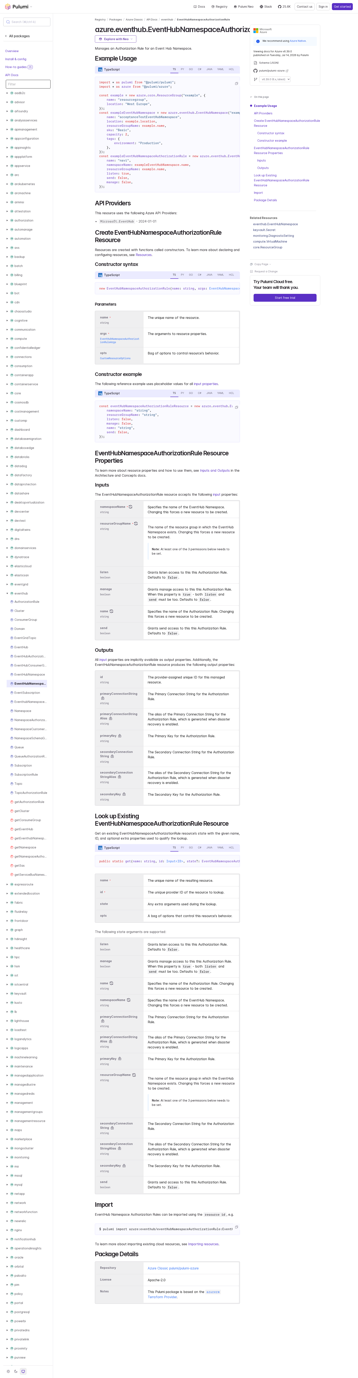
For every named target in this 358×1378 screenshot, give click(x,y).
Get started (342, 6)
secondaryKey (110, 794)
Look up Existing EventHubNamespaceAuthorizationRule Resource (281, 180)
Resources (144, 255)
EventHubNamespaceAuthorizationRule (203, 19)
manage (106, 589)
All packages (19, 36)
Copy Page (261, 264)
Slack (268, 6)
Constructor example (272, 140)
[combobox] (26, 22)
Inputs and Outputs (215, 470)
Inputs (261, 160)
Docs (201, 6)
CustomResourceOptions (115, 358)
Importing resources (203, 1244)
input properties (206, 384)
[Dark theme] (15, 1371)
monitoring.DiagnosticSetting (273, 235)
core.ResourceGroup (267, 247)
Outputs (263, 168)
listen (104, 572)
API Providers (263, 113)
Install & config (15, 59)
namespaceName (112, 506)
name (104, 611)
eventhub (167, 19)
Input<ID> (174, 861)
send (103, 628)
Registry (221, 6)
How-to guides (18, 67)
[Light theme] (8, 1371)
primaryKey (108, 735)
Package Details (265, 200)
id (101, 677)
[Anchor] (140, 58)
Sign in (323, 6)
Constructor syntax (270, 133)
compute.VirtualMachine (270, 241)
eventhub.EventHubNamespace (275, 224)
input (216, 494)
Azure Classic (134, 19)
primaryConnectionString (118, 693)
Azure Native (298, 40)
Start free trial (285, 297)
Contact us (304, 6)
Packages (115, 19)
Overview (12, 51)
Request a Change (266, 271)
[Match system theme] (23, 1371)
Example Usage (265, 106)
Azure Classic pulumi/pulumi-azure (173, 1268)
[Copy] (236, 83)
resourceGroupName (115, 523)
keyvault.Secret (264, 230)
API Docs (11, 75)
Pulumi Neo (246, 6)
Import (258, 192)
